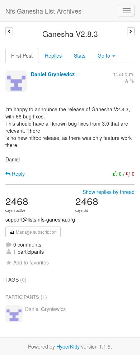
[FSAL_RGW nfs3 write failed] (9, 31)
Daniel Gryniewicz (53, 74)
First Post (22, 55)
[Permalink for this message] (132, 81)
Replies (53, 55)
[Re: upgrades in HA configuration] (131, 31)
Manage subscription (36, 232)
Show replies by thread (109, 191)
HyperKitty (68, 346)
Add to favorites (31, 262)
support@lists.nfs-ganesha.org (40, 219)
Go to (105, 55)
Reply (17, 173)
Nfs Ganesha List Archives (43, 10)
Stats (79, 55)
